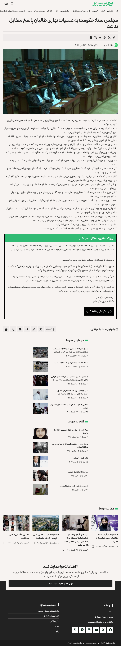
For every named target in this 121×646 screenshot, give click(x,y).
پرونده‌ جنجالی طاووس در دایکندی (74, 486)
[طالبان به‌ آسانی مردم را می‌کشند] (16, 523)
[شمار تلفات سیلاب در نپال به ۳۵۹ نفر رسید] (40, 366)
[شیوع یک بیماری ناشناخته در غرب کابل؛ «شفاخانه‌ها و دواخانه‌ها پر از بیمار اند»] (40, 394)
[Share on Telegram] (100, 37)
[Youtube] (96, 630)
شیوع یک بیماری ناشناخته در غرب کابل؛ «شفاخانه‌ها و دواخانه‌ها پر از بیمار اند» (72, 392)
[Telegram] (82, 630)
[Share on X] (109, 37)
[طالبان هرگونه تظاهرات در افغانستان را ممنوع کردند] (40, 408)
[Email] (20, 329)
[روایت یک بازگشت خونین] (40, 475)
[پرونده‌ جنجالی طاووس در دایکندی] (40, 489)
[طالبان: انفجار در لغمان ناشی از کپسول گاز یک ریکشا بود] (45, 523)
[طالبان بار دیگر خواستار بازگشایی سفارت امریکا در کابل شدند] (104, 523)
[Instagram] (89, 630)
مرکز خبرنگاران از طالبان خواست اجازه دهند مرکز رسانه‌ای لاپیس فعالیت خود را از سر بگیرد (76, 539)
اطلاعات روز (108, 45)
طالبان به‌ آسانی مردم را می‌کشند (19, 536)
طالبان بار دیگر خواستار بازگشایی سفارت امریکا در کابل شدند (106, 538)
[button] (115, 4)
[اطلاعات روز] (102, 4)
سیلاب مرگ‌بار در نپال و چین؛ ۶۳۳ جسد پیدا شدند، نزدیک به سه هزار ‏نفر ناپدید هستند (70, 350)
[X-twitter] (103, 630)
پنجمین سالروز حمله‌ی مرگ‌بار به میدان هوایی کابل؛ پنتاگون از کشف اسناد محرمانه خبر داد (69, 378)
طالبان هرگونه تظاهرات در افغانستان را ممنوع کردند (69, 406)
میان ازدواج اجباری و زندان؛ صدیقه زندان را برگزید (71, 431)
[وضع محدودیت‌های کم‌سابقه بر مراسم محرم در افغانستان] (40, 447)
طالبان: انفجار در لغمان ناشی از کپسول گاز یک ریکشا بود (46, 536)
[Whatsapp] (75, 630)
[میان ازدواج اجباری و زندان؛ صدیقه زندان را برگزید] (40, 433)
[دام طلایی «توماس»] (40, 461)
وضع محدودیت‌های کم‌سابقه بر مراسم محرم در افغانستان (70, 445)
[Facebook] (110, 630)
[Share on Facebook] (114, 37)
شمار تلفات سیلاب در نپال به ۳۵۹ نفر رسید (71, 363)
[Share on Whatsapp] (105, 37)
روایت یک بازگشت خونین (78, 472)
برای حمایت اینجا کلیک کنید (99, 311)
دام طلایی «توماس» (80, 458)
